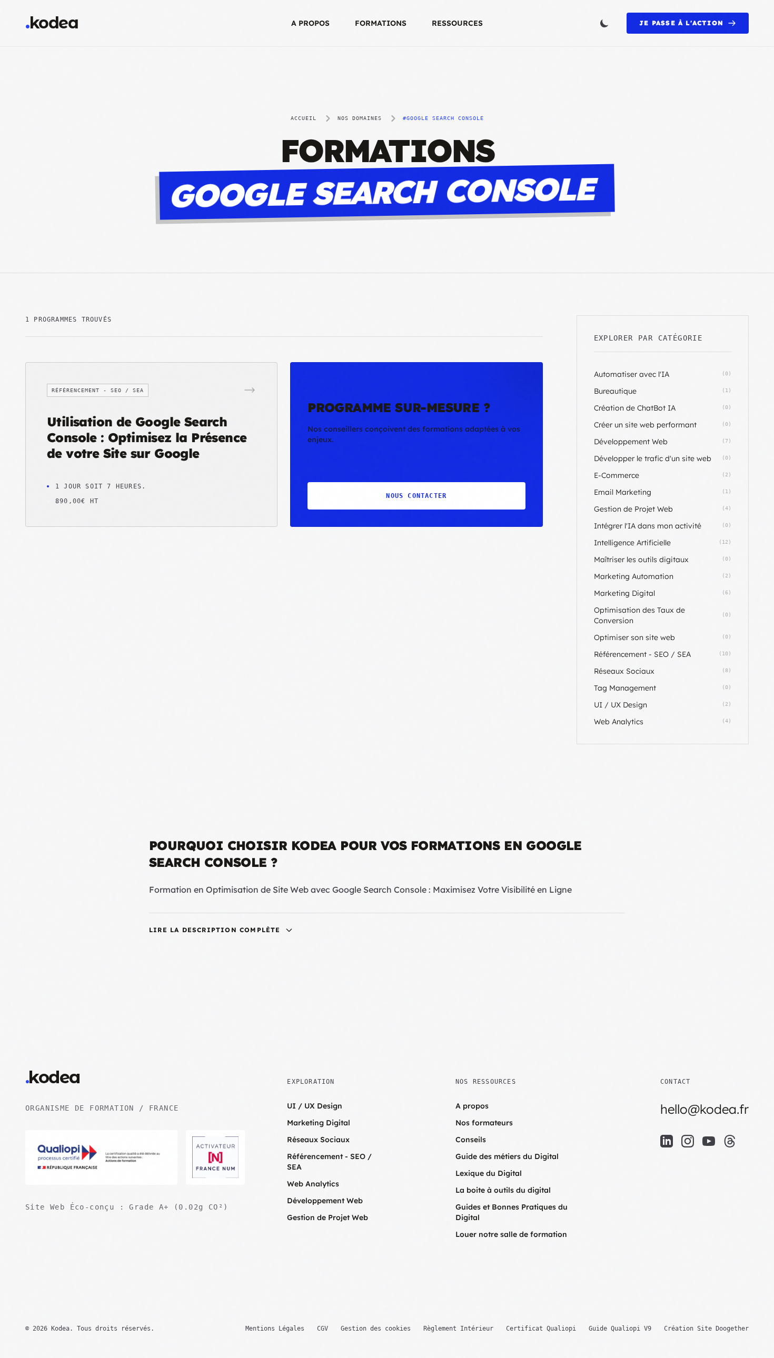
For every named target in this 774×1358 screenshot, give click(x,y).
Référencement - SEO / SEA (329, 1162)
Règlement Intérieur (458, 1328)
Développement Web (325, 1200)
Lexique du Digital (488, 1173)
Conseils (470, 1139)
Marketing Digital (318, 1122)
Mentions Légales (274, 1328)
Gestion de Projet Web (327, 1217)
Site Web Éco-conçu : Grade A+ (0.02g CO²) (126, 1207)
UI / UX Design (314, 1106)
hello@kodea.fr (704, 1109)
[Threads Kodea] (729, 1141)
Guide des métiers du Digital (507, 1156)
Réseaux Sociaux (318, 1139)
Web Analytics (313, 1184)
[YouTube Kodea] (708, 1141)
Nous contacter (416, 496)
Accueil (303, 118)
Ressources (457, 23)
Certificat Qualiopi (541, 1328)
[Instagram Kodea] (687, 1141)
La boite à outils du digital (503, 1190)
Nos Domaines (360, 118)
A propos (310, 23)
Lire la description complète (215, 930)
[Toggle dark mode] (604, 23)
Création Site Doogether (706, 1328)
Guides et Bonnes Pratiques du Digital (511, 1212)
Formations (380, 23)
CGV (322, 1328)
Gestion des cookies (376, 1328)
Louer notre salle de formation (511, 1234)
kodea (51, 23)
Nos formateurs (484, 1122)
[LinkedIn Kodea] (666, 1141)
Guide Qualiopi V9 (620, 1328)
